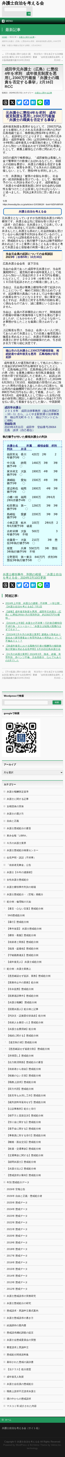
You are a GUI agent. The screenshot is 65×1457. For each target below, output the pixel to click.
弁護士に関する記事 (26, 37)
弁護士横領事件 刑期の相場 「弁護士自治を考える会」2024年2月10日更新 (32, 576)
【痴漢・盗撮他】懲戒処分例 (22, 948)
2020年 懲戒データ (17, 1235)
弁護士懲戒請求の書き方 (20, 1318)
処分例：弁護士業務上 (19, 968)
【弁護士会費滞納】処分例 (21, 1029)
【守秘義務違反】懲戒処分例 (22, 955)
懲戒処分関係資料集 (18, 1354)
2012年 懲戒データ (17, 1288)
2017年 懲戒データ (17, 1255)
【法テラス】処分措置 (19, 1369)
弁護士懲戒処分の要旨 (19, 828)
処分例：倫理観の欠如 (19, 901)
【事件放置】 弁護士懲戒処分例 (24, 928)
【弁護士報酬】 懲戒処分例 (22, 1002)
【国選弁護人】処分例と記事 (22, 1009)
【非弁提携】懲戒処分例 (20, 989)
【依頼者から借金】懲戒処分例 (24, 1069)
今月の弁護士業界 (16, 843)
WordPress (21, 1445)
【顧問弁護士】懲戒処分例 (21, 1161)
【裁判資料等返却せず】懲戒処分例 (26, 1102)
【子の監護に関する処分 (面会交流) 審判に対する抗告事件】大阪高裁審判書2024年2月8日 (17, 57)
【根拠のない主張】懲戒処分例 (24, 1075)
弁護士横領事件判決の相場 (21, 887)
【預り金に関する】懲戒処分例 (24, 1122)
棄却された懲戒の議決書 (20, 1362)
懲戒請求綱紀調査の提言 (20, 1332)
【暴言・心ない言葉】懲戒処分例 (25, 908)
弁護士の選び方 (15, 813)
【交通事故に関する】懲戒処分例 (25, 1155)
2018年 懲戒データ (17, 1249)
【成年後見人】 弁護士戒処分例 (24, 961)
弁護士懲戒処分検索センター (22, 850)
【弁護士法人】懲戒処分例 (21, 1168)
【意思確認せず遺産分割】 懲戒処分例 (29, 1049)
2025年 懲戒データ (17, 1202)
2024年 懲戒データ (17, 1209)
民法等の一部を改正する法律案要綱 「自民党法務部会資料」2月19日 (48, 57)
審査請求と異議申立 (18, 1347)
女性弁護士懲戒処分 (18, 879)
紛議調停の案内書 (16, 1325)
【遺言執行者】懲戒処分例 (22, 1042)
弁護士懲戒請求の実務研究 (21, 1296)
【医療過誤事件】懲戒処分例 (22, 995)
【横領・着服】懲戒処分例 (21, 935)
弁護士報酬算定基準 (18, 791)
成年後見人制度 (15, 1376)
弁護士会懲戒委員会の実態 (21, 1339)
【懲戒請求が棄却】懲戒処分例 (24, 1175)
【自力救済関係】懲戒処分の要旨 (25, 1062)
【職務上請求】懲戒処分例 (21, 1082)
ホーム (8, 1420)
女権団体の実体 (15, 806)
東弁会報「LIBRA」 (17, 835)
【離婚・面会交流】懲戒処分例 (24, 1142)
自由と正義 (13, 820)
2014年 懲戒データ (17, 1275)
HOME (4, 37)
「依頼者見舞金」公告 (19, 865)
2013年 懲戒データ (17, 1282)
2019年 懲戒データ (17, 1242)
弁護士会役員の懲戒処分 (20, 1384)
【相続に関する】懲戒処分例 (22, 1035)
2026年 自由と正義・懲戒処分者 (24, 1196)
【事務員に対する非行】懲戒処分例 (26, 1135)
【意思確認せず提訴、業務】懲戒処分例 (28, 976)
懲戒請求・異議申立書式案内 (22, 1310)
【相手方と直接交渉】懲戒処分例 (25, 1115)
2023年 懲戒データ (17, 1215)
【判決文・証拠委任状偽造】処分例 (26, 1015)
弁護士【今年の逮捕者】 (20, 872)
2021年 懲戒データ (17, 1229)
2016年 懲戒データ (17, 1262)
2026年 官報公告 (16, 1189)
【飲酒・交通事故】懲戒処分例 (24, 1148)
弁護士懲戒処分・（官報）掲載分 (25, 894)
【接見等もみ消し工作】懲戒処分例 (26, 1095)
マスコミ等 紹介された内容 (22, 1406)
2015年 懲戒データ (17, 1269)
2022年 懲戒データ (17, 1222)
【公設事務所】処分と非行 (21, 1108)
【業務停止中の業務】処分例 (22, 982)
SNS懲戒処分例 (16, 915)
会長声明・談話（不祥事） (21, 857)
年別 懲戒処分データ (18, 1182)
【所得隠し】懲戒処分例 (20, 1055)
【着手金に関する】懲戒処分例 (24, 1128)
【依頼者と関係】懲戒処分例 (22, 942)
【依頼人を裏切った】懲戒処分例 (25, 1022)
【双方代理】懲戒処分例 (20, 1088)
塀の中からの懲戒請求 (19, 1398)
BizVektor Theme (38, 1445)
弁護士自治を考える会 (23, 3)
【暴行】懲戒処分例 (18, 922)
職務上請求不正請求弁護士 (21, 1391)
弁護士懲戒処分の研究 (19, 1303)
